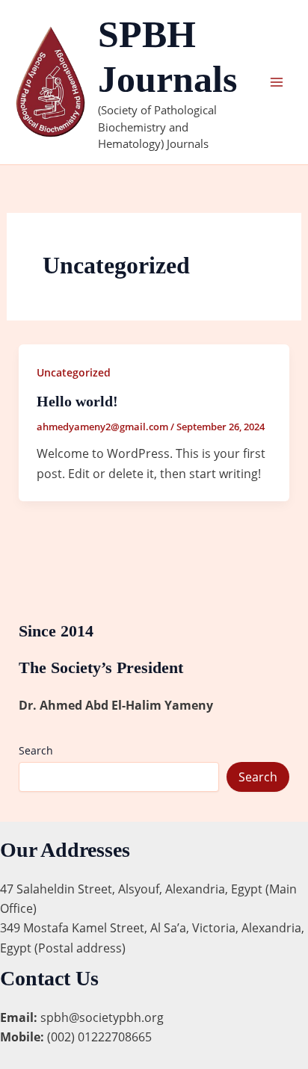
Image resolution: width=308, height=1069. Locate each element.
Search (36, 750)
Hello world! (77, 401)
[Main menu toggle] (276, 82)
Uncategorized (74, 372)
